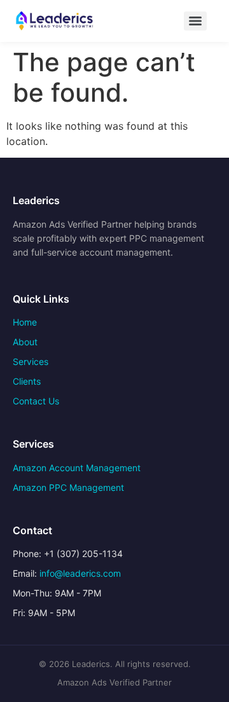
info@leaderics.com (80, 573)
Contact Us (36, 401)
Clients (27, 381)
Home (25, 322)
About (25, 341)
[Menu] (195, 21)
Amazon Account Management (77, 467)
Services (30, 361)
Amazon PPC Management (68, 487)
